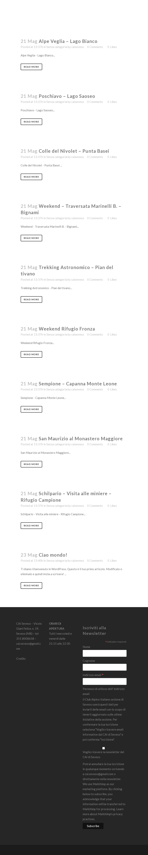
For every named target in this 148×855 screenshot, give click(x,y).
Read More (31, 66)
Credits (21, 658)
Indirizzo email (93, 675)
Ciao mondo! (53, 555)
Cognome (89, 660)
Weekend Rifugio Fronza (67, 328)
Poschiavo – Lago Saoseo (67, 96)
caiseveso (77, 47)
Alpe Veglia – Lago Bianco (68, 41)
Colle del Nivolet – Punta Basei (74, 151)
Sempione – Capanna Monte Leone (78, 383)
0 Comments (95, 47)
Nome (86, 647)
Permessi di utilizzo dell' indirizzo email (104, 691)
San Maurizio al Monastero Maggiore (81, 438)
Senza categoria (56, 47)
